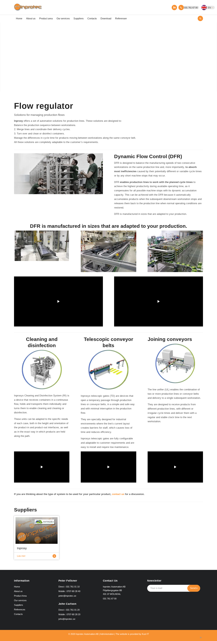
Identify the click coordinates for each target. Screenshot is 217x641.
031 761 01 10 (73, 586)
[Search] (200, 18)
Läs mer (21, 556)
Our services (20, 600)
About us (18, 591)
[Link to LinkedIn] (174, 7)
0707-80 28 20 (73, 614)
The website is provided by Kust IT (132, 634)
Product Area (20, 596)
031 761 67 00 (191, 7)
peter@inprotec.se (67, 596)
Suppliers (18, 605)
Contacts (18, 614)
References (19, 609)
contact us (118, 494)
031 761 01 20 (73, 610)
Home (17, 586)
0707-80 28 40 (73, 591)
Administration (107, 634)
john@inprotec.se (66, 619)
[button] (210, 7)
